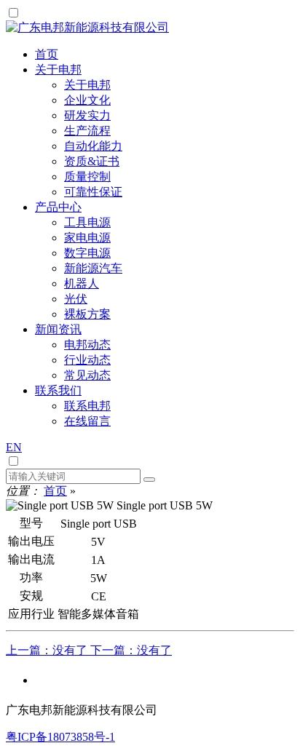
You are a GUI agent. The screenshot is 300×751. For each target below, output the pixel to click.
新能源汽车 (93, 268)
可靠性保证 (93, 192)
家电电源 (87, 237)
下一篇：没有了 (131, 650)
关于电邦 (87, 85)
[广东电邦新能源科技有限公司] (87, 27)
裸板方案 (87, 314)
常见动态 (87, 375)
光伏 (75, 299)
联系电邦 (87, 406)
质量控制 (87, 176)
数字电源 (87, 253)
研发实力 (87, 115)
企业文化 (87, 100)
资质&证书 (91, 161)
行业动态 (87, 360)
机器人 (81, 283)
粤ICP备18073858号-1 (60, 737)
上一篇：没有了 (48, 650)
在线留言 (87, 421)
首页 (55, 491)
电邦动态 (87, 344)
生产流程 (87, 130)
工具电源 (87, 222)
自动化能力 (93, 146)
